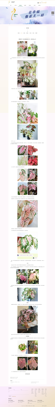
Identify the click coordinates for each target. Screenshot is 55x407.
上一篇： (14, 377)
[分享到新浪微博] (46, 405)
